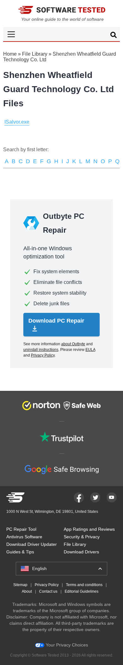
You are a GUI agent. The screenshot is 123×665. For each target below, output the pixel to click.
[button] (61, 34)
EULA (90, 349)
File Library (34, 54)
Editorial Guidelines (81, 591)
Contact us (48, 591)
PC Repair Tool (21, 529)
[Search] (113, 36)
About (27, 591)
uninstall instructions (40, 349)
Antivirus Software (24, 536)
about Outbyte (73, 344)
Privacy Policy (43, 355)
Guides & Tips (20, 551)
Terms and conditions (84, 585)
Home (10, 54)
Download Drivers (81, 551)
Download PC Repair (56, 321)
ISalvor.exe (16, 122)
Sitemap (20, 585)
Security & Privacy (82, 536)
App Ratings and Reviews (89, 529)
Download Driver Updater (31, 544)
